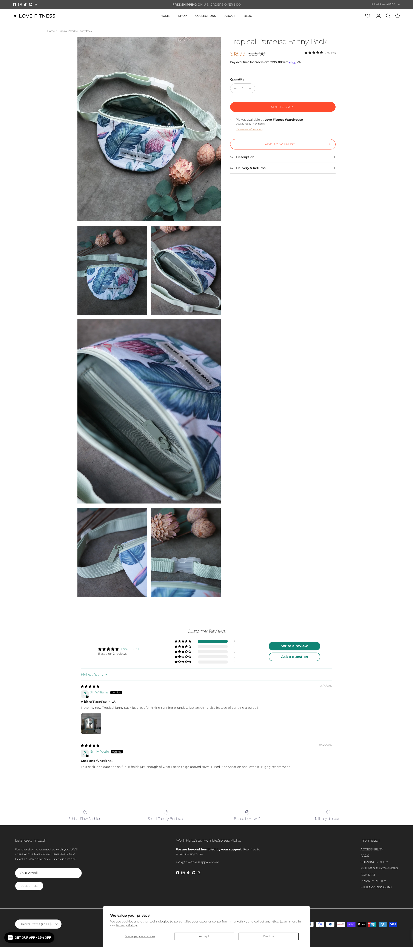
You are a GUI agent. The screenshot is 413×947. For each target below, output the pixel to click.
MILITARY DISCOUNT (376, 887)
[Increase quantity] (251, 88)
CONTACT (368, 875)
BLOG (248, 15)
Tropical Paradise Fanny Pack (75, 31)
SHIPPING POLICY (374, 862)
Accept (204, 936)
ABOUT (230, 15)
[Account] (377, 15)
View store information (249, 129)
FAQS (365, 856)
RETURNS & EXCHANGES (379, 868)
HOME (165, 15)
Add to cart (283, 107)
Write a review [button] (294, 646)
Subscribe (29, 885)
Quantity (237, 79)
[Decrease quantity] (234, 88)
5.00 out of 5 (129, 649)
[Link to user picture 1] (91, 723)
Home (51, 31)
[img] (90, 686)
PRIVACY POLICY (373, 881)
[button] (183, 641)
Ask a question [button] (294, 657)
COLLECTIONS (205, 15)
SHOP (182, 15)
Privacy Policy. (126, 925)
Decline (268, 936)
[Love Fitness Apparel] (34, 15)
